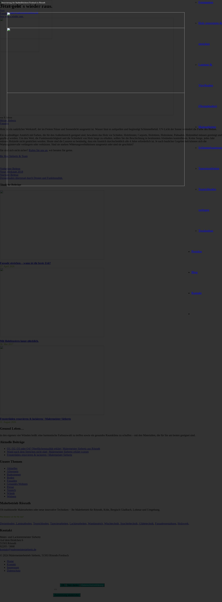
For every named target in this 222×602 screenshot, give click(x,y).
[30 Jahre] (96, 185)
